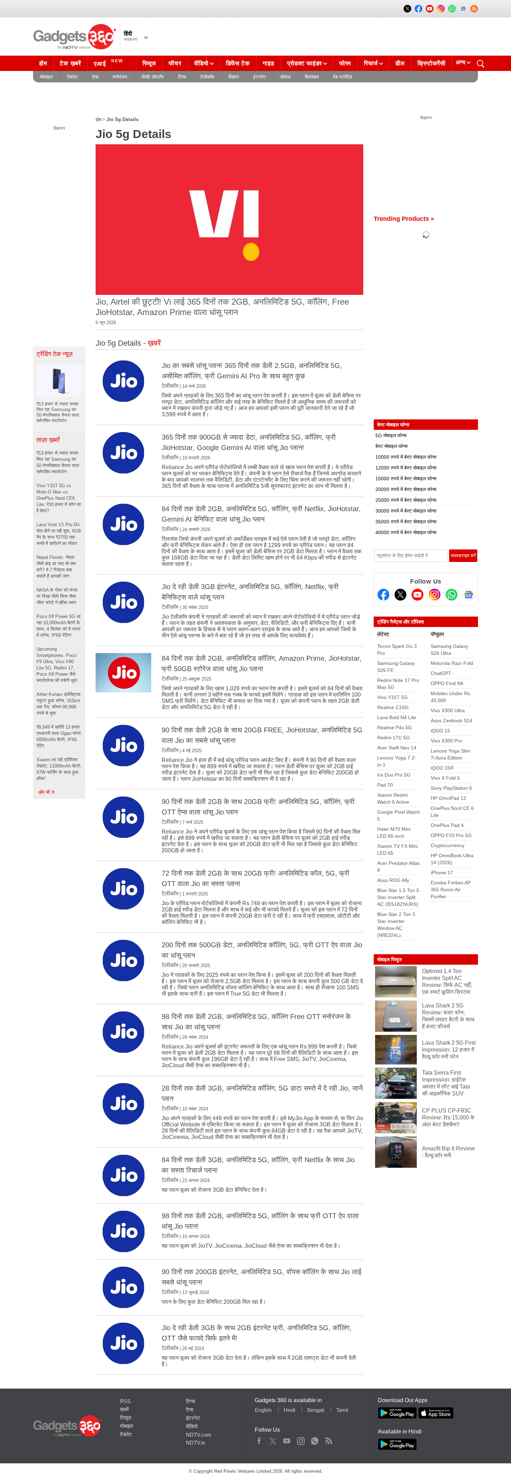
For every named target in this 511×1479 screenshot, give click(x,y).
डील (399, 63)
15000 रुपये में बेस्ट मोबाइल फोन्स (405, 478)
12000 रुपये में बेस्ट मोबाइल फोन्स (405, 468)
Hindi (289, 1410)
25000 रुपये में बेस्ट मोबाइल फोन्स (405, 500)
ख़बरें (124, 1409)
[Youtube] (417, 595)
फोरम (345, 63)
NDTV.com (198, 1435)
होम (43, 63)
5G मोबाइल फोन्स (390, 435)
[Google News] (468, 595)
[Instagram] (434, 595)
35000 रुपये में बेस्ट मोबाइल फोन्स (405, 521)
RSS (125, 1401)
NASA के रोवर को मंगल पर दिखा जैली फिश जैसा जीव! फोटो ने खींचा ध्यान (57, 596)
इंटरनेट (259, 77)
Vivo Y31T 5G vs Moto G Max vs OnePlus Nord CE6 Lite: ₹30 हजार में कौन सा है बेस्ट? (58, 498)
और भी (44, 792)
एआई (108, 62)
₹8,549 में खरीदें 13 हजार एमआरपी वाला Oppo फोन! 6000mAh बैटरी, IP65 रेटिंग (58, 736)
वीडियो (201, 63)
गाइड (268, 63)
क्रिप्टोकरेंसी (431, 63)
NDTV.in (195, 1443)
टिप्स (182, 77)
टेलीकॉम (207, 77)
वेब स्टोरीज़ (342, 77)
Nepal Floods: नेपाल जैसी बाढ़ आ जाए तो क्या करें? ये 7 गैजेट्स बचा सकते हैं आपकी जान (56, 567)
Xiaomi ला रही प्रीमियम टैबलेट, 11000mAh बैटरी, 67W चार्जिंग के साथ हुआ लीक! (58, 769)
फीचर (175, 63)
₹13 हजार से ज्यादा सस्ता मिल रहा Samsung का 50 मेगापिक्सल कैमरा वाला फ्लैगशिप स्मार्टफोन (57, 462)
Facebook (259, 1439)
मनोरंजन (120, 77)
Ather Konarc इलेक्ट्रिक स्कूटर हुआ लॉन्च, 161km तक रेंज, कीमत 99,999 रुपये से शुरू (58, 704)
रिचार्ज (371, 63)
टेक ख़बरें (70, 63)
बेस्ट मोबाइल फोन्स (391, 446)
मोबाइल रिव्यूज (389, 959)
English (263, 1410)
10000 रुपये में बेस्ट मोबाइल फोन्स (405, 457)
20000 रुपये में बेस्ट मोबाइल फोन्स (405, 489)
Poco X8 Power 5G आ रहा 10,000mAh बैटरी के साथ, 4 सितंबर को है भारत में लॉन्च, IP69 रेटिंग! (58, 626)
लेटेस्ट (383, 634)
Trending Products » (404, 218)
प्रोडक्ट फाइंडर (304, 63)
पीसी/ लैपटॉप (152, 77)
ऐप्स (95, 77)
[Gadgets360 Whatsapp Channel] (451, 595)
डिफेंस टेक (238, 63)
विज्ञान (233, 77)
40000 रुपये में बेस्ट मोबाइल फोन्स (405, 532)
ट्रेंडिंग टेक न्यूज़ (54, 354)
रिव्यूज (149, 63)
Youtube (287, 1439)
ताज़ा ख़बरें (48, 439)
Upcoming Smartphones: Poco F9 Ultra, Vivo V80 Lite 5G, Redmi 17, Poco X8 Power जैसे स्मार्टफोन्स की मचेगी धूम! (57, 664)
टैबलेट (72, 77)
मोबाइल (46, 77)
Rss (328, 1439)
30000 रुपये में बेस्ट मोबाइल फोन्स (405, 511)
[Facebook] (383, 595)
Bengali (315, 1410)
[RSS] (474, 9)
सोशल (285, 77)
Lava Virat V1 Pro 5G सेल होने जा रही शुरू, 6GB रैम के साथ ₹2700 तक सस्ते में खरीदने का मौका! (58, 534)
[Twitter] (400, 595)
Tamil (342, 1410)
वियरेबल (312, 77)
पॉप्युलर (437, 634)
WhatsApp (314, 1439)
